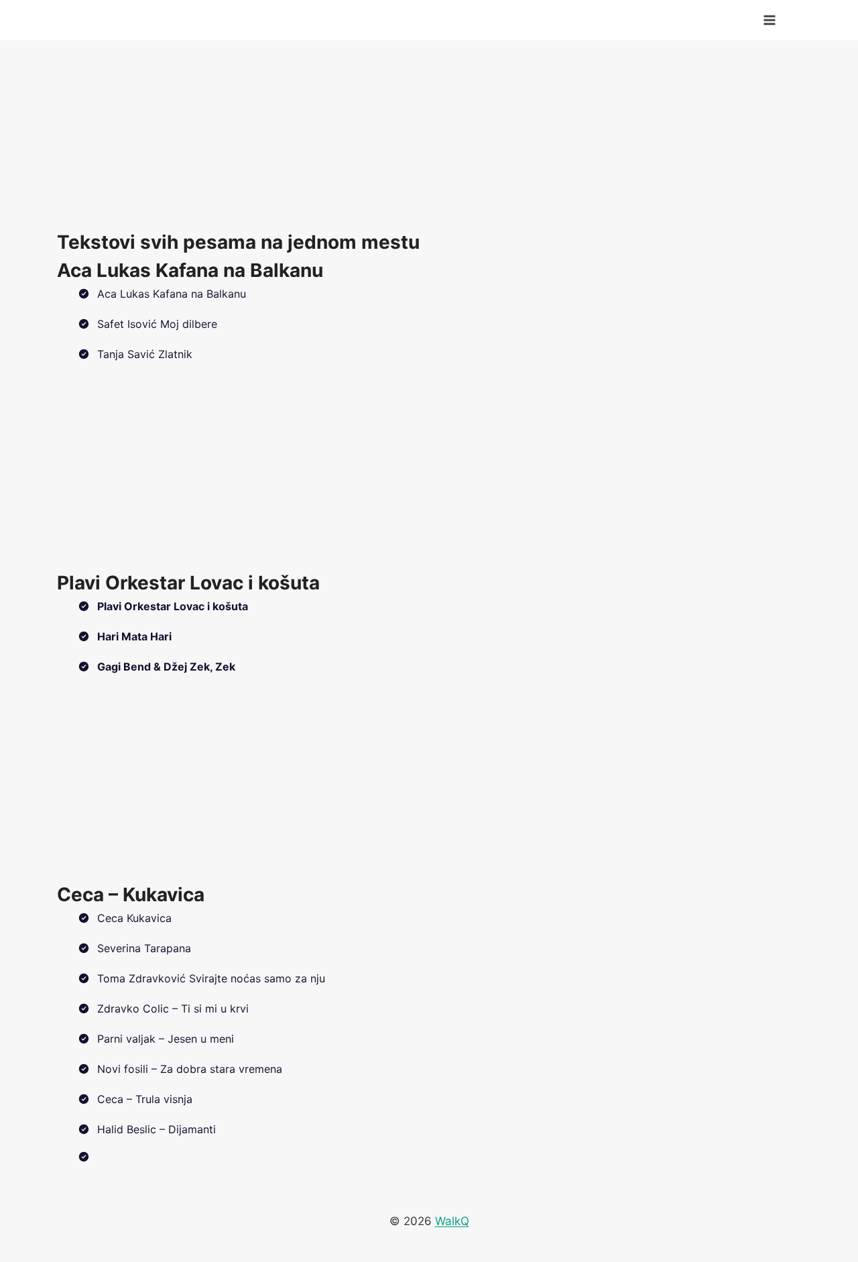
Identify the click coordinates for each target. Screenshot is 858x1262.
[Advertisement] (429, 134)
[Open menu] (769, 19)
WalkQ (452, 1221)
